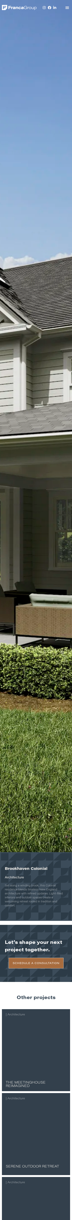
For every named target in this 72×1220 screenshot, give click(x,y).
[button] (67, 7)
